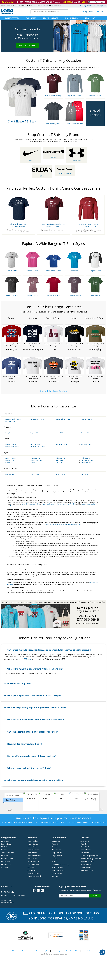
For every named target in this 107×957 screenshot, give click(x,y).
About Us (55, 844)
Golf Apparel (31, 870)
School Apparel (85, 864)
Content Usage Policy (58, 951)
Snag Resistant (10, 433)
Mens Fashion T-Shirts (38, 419)
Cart (100, 12)
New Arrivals (60, 462)
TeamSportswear (33, 864)
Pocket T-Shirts (35, 458)
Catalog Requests (86, 870)
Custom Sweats (32, 844)
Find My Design (6, 844)
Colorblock (34, 462)
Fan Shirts (8, 462)
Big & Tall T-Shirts (86, 419)
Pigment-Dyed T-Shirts (38, 446)
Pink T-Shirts (85, 474)
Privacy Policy (16, 951)
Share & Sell (84, 847)
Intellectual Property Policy (42, 951)
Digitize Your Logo (87, 861)
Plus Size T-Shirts (10, 421)
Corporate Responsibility (60, 864)
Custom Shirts (32, 853)
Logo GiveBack (57, 853)
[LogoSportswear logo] (7, 13)
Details (57, 2)
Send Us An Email (19, 895)
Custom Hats (32, 858)
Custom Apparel (12, 18)
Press (54, 861)
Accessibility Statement (88, 951)
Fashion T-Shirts (10, 458)
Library (54, 858)
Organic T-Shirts (10, 444)
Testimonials (56, 850)
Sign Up (95, 896)
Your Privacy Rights (58, 870)
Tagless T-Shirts (36, 433)
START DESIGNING (27, 46)
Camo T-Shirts (35, 474)
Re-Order (4, 856)
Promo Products (50, 18)
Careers (54, 847)
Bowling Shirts (85, 458)
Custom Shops (85, 850)
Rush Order (31, 18)
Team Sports (90, 18)
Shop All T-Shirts (86, 462)
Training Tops (60, 460)
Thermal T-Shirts (86, 444)
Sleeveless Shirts (77, 124)
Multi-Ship (83, 844)
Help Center (55, 6)
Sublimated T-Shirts (87, 460)
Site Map (55, 876)
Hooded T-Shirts (61, 433)
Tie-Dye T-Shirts (61, 474)
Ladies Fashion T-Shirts (63, 419)
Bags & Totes (32, 867)
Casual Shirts (9, 460)
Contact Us (5, 867)
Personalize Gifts (33, 873)
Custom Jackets (32, 841)
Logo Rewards (57, 856)
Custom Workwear (34, 856)
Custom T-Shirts (33, 850)
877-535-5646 (20, 6)
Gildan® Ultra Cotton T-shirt (30, 504)
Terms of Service (27, 951)
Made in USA (85, 433)
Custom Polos (32, 847)
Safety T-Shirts (60, 458)
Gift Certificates (85, 867)
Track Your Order (42, 6)
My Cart (4, 847)
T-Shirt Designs (89, 856)
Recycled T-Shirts (36, 444)
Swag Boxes (84, 841)
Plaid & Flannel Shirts (12, 446)
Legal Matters (57, 873)
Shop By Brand (71, 18)
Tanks (68, 124)
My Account (5, 841)
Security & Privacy (58, 867)
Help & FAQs (5, 861)
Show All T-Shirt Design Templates (53, 391)
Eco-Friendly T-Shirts (62, 444)
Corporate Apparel (34, 876)
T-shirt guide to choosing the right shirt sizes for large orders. (62, 524)
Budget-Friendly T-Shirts (13, 419)
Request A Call (6, 864)
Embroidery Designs (91, 858)
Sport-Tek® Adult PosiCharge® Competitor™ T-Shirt (59, 504)
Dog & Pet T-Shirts (36, 460)
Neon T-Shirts (9, 474)
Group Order (84, 853)
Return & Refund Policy (72, 951)
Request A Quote (7, 858)
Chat (30, 6)
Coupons (4, 850)
